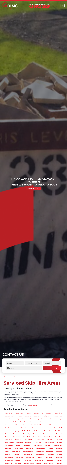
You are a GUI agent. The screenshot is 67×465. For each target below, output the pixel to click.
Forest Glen (48, 431)
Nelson (7, 451)
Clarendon (8, 425)
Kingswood (28, 443)
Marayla (18, 445)
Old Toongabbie (27, 454)
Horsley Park (28, 440)
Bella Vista (58, 413)
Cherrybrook (33, 422)
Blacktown (37, 416)
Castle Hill (48, 419)
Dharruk (16, 428)
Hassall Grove (37, 437)
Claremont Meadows (55, 422)
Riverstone (8, 463)
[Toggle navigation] (62, 5)
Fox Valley (58, 431)
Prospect (18, 460)
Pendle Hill (19, 457)
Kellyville (50, 440)
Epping (16, 431)
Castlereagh (58, 419)
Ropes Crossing (29, 463)
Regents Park (38, 460)
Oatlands (16, 454)
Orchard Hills (40, 454)
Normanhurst (16, 451)
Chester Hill (43, 422)
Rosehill (38, 463)
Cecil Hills (14, 422)
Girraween (16, 434)
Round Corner (48, 463)
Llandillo (59, 443)
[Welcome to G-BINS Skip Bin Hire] (4, 377)
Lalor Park (38, 443)
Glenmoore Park (47, 434)
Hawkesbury (48, 437)
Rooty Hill (18, 463)
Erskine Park (26, 431)
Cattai (7, 422)
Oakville (7, 454)
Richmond (59, 460)
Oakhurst (59, 451)
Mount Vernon (40, 448)
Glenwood (58, 434)
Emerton (8, 431)
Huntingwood (39, 440)
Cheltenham (23, 422)
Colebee (17, 425)
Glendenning (26, 434)
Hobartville (8, 440)
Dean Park (8, 428)
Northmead (50, 451)
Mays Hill (47, 445)
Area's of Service (11, 377)
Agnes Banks (19, 413)
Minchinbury (29, 448)
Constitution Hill (36, 425)
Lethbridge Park (49, 443)
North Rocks (40, 451)
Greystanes (16, 437)
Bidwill (20, 416)
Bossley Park (58, 416)
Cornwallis (48, 425)
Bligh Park (47, 416)
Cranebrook (58, 425)
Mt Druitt (50, 448)
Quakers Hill (28, 460)
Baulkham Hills (38, 413)
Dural (38, 428)
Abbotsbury (9, 413)
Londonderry (9, 445)
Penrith (40, 457)
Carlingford (38, 419)
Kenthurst (58, 440)
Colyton (25, 425)
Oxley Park (50, 454)
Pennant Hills (30, 457)
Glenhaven (36, 434)
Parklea (59, 454)
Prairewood (9, 460)
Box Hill (7, 419)
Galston (7, 434)
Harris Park (26, 437)
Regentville (49, 460)
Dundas (32, 428)
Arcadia (29, 413)
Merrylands (8, 448)
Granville (8, 437)
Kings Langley (9, 443)
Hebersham (58, 437)
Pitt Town (49, 457)
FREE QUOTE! (33, 188)
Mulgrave (59, 448)
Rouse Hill (59, 463)
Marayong (27, 445)
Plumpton (58, 457)
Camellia (28, 419)
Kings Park (19, 443)
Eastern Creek (47, 428)
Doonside (24, 428)
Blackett (28, 416)
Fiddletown (37, 431)
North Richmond (28, 451)
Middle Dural (19, 448)
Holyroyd (18, 440)
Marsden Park (38, 445)
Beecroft (49, 413)
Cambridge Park (18, 419)
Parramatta (9, 457)
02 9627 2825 (33, 406)
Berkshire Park (9, 416)
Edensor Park (58, 428)
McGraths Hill (58, 445)
